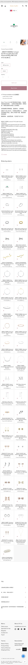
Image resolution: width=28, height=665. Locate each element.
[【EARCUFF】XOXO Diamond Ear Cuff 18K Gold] (7, 482)
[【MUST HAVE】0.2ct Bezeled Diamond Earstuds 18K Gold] (20, 429)
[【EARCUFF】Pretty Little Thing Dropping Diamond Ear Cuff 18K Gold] (20, 516)
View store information (7, 98)
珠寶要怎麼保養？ (5, 597)
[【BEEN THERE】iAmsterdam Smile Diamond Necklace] (7, 359)
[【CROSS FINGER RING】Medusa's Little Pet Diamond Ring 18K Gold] (7, 256)
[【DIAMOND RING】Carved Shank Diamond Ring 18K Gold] (20, 204)
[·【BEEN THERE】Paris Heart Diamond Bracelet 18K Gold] (7, 291)
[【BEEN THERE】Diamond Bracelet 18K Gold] (20, 307)
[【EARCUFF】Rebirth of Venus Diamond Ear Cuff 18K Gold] (20, 498)
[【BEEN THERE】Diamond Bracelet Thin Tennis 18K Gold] (7, 325)
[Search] (23, 5)
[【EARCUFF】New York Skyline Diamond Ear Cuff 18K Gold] (7, 498)
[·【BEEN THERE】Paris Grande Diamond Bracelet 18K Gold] (7, 274)
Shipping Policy (5, 650)
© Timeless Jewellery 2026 (7, 658)
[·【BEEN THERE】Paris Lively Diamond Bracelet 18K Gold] (20, 274)
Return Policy (5, 643)
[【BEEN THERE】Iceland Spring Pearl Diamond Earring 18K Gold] (20, 169)
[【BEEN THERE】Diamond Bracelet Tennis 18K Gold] (20, 325)
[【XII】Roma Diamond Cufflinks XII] (20, 378)
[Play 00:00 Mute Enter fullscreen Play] (14, 26)
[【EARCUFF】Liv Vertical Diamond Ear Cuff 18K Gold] (7, 533)
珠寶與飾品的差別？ (5, 602)
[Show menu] (2, 6)
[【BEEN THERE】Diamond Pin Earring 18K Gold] (7, 429)
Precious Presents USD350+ (7, 49)
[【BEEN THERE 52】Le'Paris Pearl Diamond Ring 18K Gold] (7, 169)
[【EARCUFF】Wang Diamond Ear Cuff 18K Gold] (20, 482)
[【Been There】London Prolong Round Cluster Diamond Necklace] (20, 533)
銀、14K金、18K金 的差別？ (7, 592)
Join (25, 649)
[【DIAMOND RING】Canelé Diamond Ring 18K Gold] (7, 204)
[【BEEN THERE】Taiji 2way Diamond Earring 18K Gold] (7, 516)
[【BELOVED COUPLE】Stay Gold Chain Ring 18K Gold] (7, 222)
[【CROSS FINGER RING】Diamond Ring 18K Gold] (7, 551)
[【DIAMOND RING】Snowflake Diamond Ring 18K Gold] (20, 412)
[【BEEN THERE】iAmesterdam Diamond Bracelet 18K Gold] (7, 307)
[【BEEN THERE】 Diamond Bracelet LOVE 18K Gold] (20, 343)
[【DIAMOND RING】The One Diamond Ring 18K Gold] (7, 412)
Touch (3, 635)
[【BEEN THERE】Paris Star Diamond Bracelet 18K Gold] (20, 291)
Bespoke (3, 630)
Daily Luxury (4, 626)
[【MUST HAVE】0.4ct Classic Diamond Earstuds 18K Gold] (20, 447)
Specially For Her (5, 628)
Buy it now (14, 88)
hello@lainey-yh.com (20, 626)
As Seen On (4, 632)
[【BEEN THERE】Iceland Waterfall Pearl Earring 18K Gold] (7, 378)
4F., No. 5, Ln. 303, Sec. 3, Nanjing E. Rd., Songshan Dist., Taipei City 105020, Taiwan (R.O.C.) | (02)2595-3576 (11, 662)
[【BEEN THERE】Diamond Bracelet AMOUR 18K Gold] (7, 343)
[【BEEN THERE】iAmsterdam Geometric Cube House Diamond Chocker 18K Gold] (20, 359)
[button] (23, 656)
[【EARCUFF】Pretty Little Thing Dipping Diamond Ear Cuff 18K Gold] (7, 447)
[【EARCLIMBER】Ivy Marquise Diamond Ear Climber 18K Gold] (7, 464)
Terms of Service (5, 648)
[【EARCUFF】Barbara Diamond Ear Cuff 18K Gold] (20, 464)
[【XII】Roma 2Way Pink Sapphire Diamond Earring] (7, 395)
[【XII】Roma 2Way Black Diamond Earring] (20, 395)
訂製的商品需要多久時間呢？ (7, 587)
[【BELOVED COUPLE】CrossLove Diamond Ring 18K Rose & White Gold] (7, 238)
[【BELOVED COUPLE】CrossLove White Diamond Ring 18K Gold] (20, 238)
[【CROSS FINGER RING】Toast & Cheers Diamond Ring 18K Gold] (20, 256)
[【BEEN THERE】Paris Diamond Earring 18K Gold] (20, 187)
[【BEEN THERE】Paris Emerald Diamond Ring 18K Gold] (7, 187)
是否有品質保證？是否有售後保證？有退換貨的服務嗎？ (12, 607)
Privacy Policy (5, 645)
